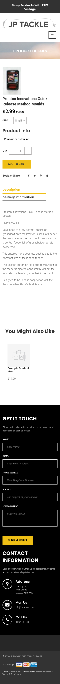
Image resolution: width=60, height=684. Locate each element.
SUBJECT (6, 489)
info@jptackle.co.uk (25, 607)
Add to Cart (17, 164)
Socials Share (11, 175)
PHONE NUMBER (10, 473)
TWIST (39, 656)
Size (5, 120)
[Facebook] (29, 176)
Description (11, 189)
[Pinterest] (47, 176)
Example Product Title (18, 370)
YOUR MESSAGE (9, 506)
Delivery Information (18, 197)
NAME (5, 439)
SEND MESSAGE (18, 540)
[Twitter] (35, 176)
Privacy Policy (46, 671)
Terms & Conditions (11, 674)
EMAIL (5, 456)
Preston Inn (21, 139)
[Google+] (41, 176)
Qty (4, 150)
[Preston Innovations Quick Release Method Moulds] (30, 81)
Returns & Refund (30, 671)
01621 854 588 (22, 622)
